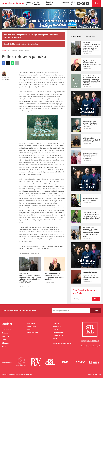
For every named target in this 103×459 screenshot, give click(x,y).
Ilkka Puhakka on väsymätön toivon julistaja (21, 44)
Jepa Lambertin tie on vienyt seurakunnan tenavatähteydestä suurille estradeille (54, 276)
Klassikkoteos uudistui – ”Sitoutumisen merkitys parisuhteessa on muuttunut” (91, 156)
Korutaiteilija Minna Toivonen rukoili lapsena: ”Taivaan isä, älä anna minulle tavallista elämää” (91, 215)
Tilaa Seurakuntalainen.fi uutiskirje (85, 291)
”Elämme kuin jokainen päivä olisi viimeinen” (90, 199)
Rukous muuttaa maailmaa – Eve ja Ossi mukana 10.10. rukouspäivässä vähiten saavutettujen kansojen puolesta (91, 231)
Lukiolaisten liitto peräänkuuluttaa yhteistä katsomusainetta (91, 140)
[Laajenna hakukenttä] (96, 3)
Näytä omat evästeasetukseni (62, 343)
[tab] (76, 36)
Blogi (4, 50)
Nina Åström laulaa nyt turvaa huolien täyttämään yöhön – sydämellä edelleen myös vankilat (31, 36)
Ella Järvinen (6, 79)
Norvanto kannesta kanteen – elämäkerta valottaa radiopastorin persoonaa (90, 124)
